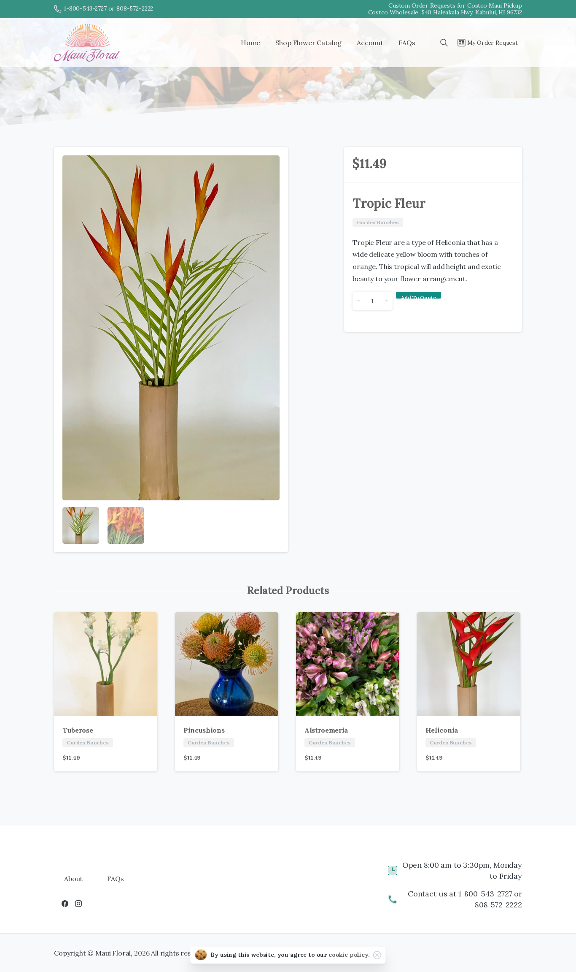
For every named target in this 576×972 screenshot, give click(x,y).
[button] (273, 161)
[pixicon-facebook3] (65, 903)
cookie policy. (349, 954)
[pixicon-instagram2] (78, 903)
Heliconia (441, 730)
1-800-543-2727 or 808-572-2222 (108, 8)
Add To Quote (418, 296)
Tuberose (77, 730)
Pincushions (203, 730)
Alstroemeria (326, 730)
